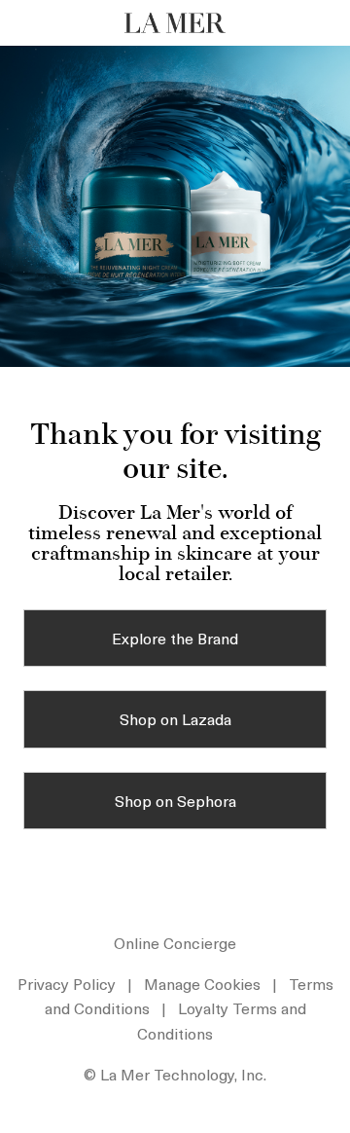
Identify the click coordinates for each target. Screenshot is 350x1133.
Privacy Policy (67, 983)
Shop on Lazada (175, 718)
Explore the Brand (175, 637)
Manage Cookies (202, 983)
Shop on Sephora (175, 800)
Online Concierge (175, 942)
